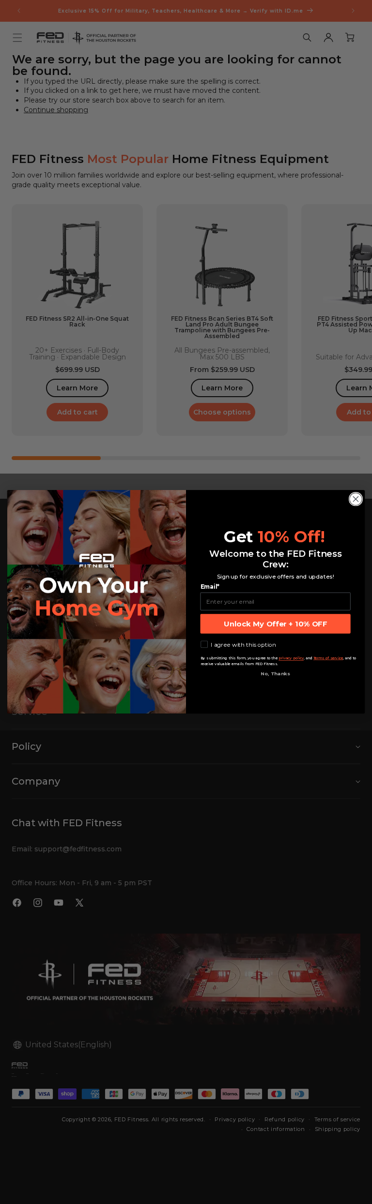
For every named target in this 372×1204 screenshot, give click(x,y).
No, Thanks (275, 674)
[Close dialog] (355, 499)
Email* (210, 587)
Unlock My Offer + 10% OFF (275, 624)
